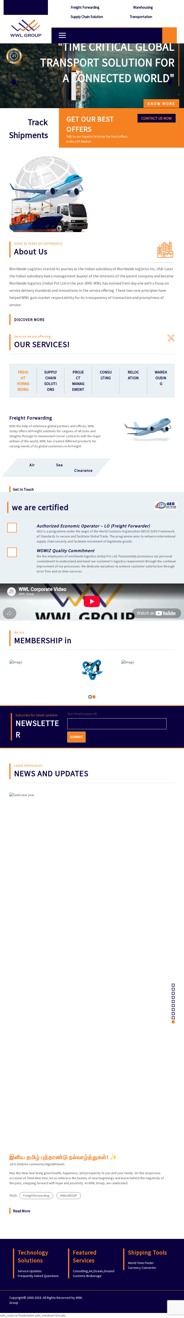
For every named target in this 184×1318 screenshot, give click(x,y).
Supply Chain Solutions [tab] (50, 381)
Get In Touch (23, 489)
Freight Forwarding (85, 7)
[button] (14, 75)
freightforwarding (36, 1195)
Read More (21, 1210)
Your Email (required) (82, 713)
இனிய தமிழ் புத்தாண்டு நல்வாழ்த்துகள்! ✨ (63, 1157)
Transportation (141, 16)
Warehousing (143, 7)
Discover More (29, 319)
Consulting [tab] (106, 375)
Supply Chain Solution (87, 16)
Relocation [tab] (133, 375)
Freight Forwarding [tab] (23, 381)
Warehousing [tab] (161, 378)
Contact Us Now (156, 118)
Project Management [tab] (78, 381)
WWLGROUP (68, 1195)
